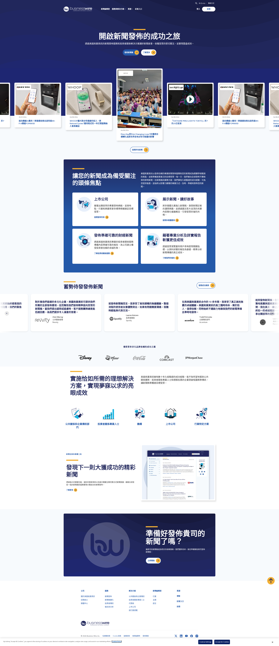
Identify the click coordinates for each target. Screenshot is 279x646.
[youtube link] (186, 636)
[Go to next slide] (272, 313)
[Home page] (78, 9)
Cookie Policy (116, 641)
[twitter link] (176, 636)
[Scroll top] (271, 580)
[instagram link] (197, 636)
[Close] (272, 642)
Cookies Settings (205, 642)
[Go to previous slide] (7, 313)
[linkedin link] (181, 636)
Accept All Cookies (222, 642)
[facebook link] (191, 636)
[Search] (196, 3)
